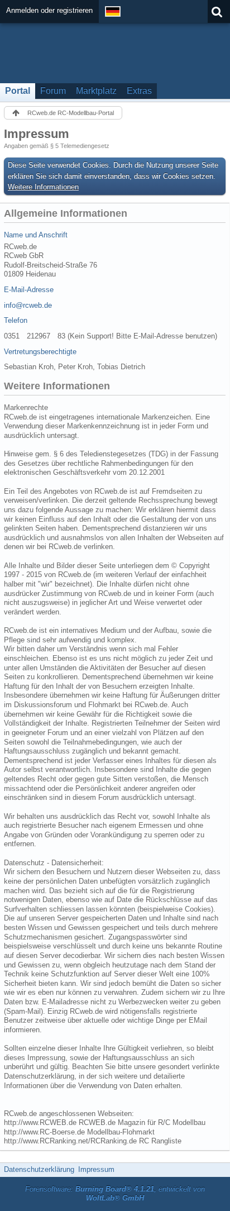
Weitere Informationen (43, 187)
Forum (53, 91)
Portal (17, 91)
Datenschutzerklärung (39, 1169)
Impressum (96, 1169)
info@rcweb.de (28, 305)
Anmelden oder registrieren (49, 10)
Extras (139, 91)
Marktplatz (96, 91)
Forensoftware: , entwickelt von (115, 1194)
